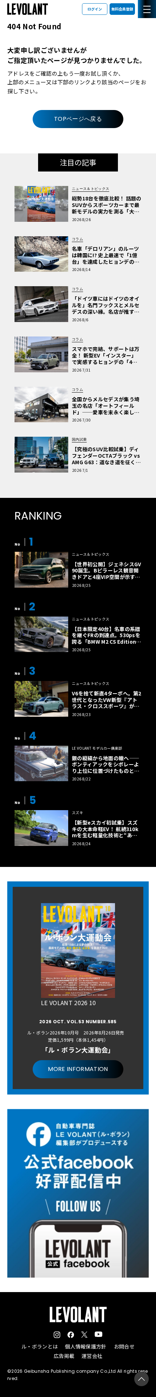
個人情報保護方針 (86, 1346)
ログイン (94, 9)
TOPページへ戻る (78, 119)
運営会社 (92, 1355)
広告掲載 (64, 1355)
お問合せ (124, 1346)
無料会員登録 (122, 9)
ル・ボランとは (39, 1346)
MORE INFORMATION (78, 1069)
